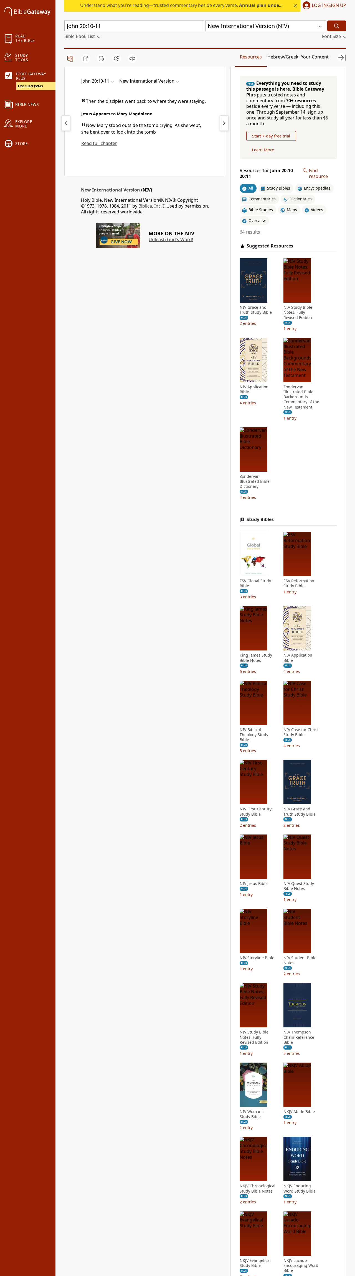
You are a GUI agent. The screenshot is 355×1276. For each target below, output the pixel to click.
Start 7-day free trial (271, 136)
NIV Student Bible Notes (299, 960)
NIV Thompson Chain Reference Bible (298, 1037)
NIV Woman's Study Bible (252, 1114)
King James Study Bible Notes (256, 658)
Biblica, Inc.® (151, 206)
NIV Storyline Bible (257, 957)
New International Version (110, 190)
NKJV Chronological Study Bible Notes (257, 1188)
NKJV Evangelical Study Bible (255, 1263)
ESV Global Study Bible (255, 583)
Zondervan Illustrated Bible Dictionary (255, 481)
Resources (251, 57)
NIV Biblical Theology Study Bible (254, 734)
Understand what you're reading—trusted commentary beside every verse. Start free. (205, 5)
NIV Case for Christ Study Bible (301, 732)
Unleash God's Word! (171, 239)
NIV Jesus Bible (254, 883)
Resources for (267, 173)
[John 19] (66, 123)
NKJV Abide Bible (299, 1111)
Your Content (315, 57)
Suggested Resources (270, 246)
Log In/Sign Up (329, 5)
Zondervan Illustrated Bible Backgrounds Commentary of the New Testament (301, 397)
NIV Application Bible (254, 389)
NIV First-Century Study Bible (256, 811)
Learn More (263, 149)
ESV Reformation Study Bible (298, 583)
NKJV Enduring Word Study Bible (299, 1188)
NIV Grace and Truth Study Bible (256, 310)
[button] (323, 6)
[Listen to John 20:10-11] (132, 58)
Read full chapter (99, 143)
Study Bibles (260, 519)
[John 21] (224, 123)
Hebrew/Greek (282, 57)
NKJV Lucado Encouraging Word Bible (300, 1265)
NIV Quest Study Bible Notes (298, 886)
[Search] (336, 26)
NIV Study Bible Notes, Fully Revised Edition (297, 312)
